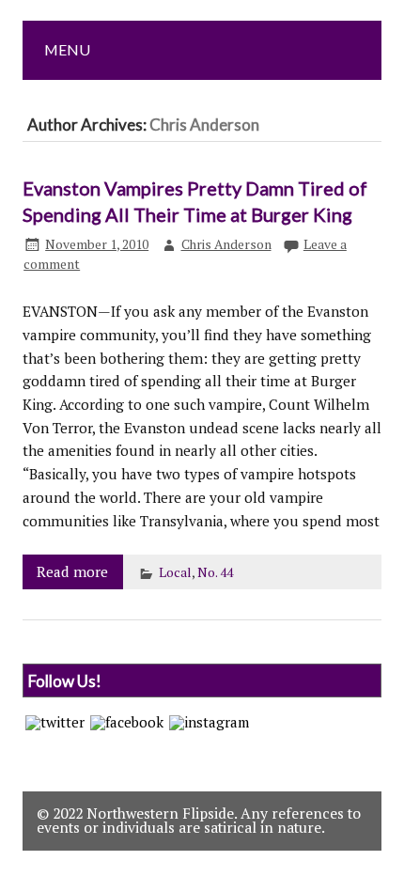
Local (175, 572)
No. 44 (215, 572)
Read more (72, 571)
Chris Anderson (226, 244)
